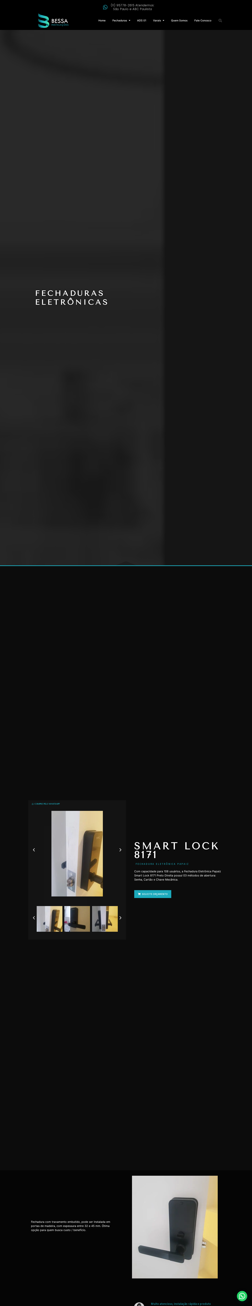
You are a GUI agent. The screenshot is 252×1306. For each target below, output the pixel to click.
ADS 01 (141, 20)
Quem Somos (179, 20)
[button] (220, 20)
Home (102, 20)
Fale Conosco (202, 20)
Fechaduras (119, 20)
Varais (157, 20)
